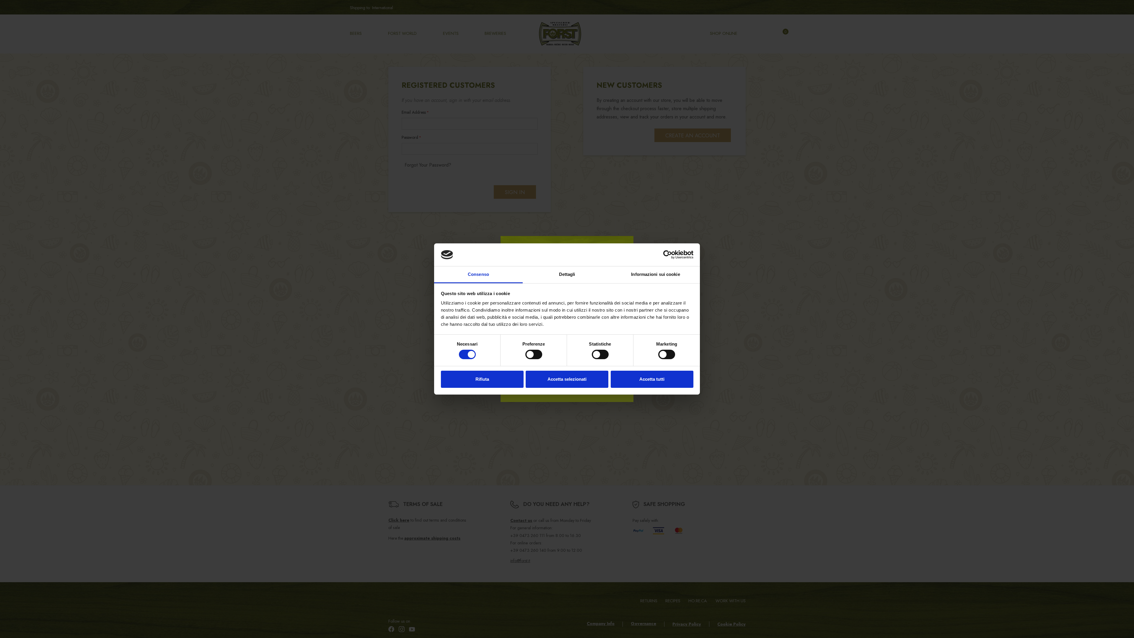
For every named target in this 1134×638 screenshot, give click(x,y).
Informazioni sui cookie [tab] (655, 274)
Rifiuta (482, 379)
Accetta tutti (651, 379)
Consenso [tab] (478, 274)
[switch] (533, 354)
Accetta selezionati (567, 379)
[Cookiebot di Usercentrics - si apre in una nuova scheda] (667, 254)
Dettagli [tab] (567, 274)
